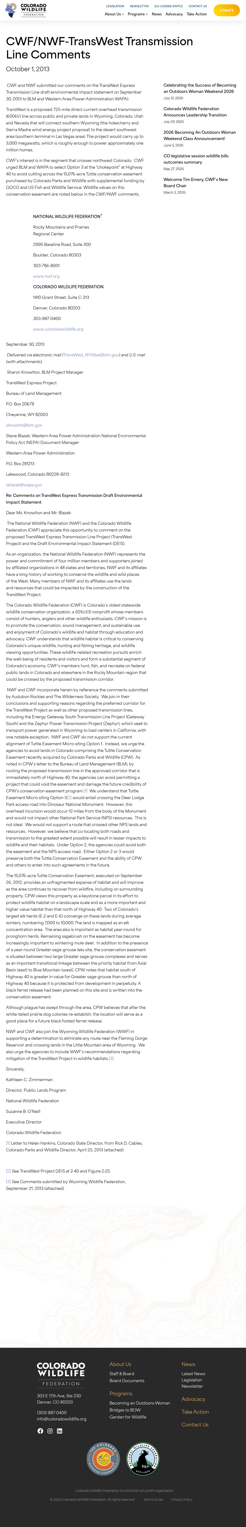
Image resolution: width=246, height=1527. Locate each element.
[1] (85, 790)
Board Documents (127, 1380)
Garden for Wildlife (128, 1416)
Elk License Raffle (168, 6)
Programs (121, 1393)
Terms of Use (153, 1499)
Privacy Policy (182, 1499)
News (188, 1364)
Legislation (115, 6)
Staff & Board (122, 1373)
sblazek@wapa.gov (24, 484)
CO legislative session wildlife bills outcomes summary (196, 158)
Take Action (195, 1411)
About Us (120, 1364)
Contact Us (198, 6)
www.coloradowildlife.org (58, 329)
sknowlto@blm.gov (24, 425)
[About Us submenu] (123, 13)
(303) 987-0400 (52, 1412)
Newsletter (139, 6)
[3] (111, 1058)
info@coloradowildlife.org (61, 1418)
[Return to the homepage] (24, 10)
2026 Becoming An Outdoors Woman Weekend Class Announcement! (200, 135)
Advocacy (193, 1399)
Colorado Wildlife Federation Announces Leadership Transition (195, 111)
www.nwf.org (46, 276)
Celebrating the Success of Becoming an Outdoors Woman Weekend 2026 (200, 88)
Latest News (193, 1373)
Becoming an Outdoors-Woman (140, 1402)
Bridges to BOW (125, 1409)
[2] (69, 797)
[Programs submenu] (147, 13)
